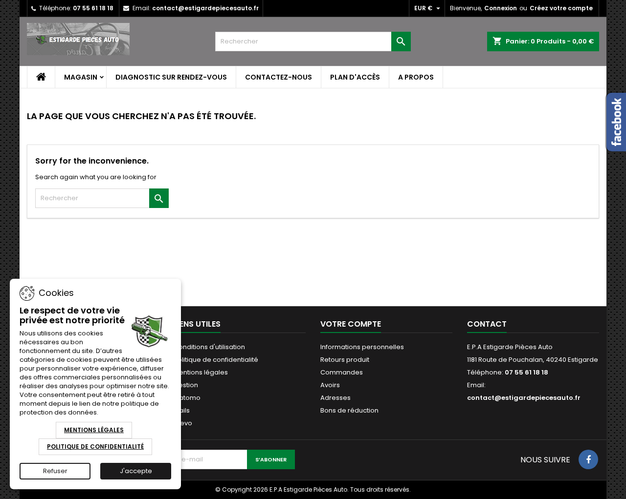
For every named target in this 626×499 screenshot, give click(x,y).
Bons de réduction (349, 410)
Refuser (55, 471)
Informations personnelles (362, 347)
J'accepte (136, 471)
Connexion (500, 8)
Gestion (186, 385)
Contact (487, 324)
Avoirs (330, 385)
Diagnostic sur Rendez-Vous (171, 77)
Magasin (80, 77)
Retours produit (344, 359)
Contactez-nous (278, 77)
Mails (182, 410)
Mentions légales (201, 372)
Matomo (187, 397)
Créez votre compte (561, 8)
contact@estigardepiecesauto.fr (205, 8)
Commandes (341, 372)
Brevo (183, 423)
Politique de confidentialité (216, 359)
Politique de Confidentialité (95, 446)
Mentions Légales (94, 430)
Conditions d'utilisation (209, 347)
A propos (416, 77)
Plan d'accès (355, 77)
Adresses (335, 397)
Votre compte (350, 324)
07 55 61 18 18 (93, 8)
